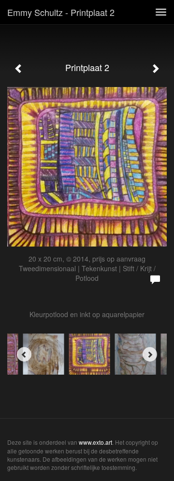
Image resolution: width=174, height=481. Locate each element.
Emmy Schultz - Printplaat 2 (61, 12)
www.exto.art (95, 442)
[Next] (150, 354)
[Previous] (24, 354)
